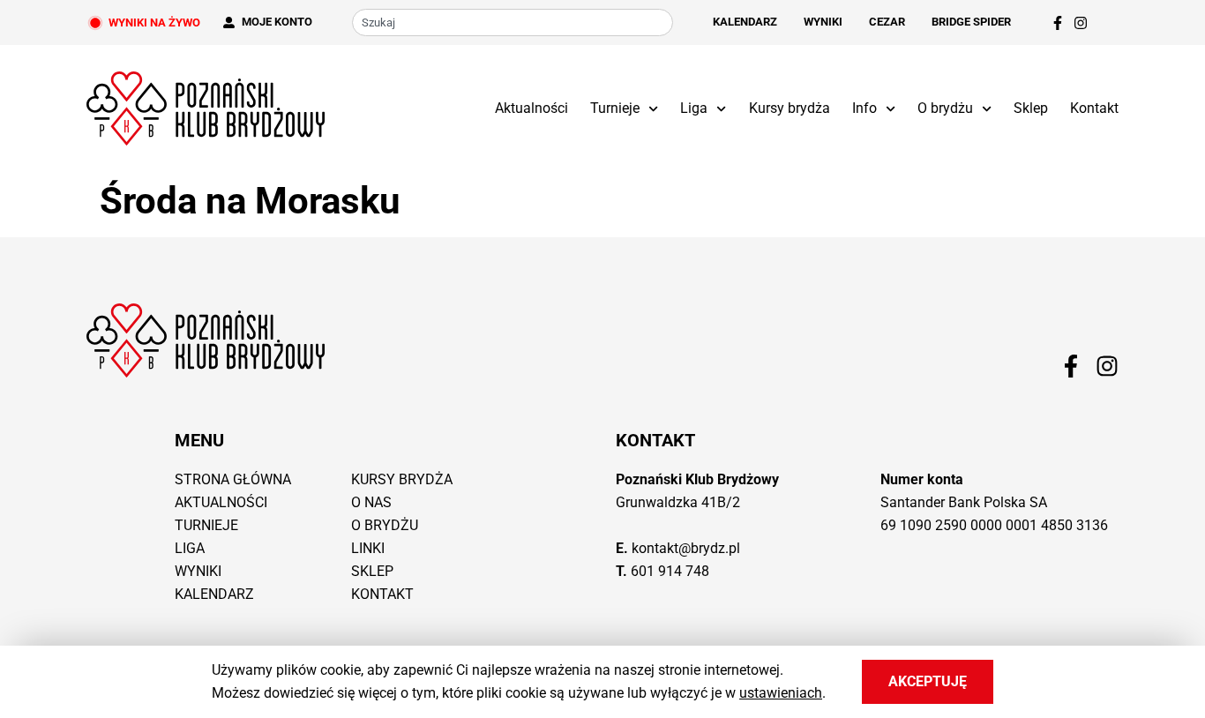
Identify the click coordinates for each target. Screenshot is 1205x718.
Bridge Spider (971, 21)
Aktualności (531, 108)
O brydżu (945, 108)
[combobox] (512, 22)
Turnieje (615, 108)
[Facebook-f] (1058, 23)
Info (864, 108)
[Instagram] (1081, 23)
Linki (368, 548)
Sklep (1031, 108)
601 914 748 (670, 571)
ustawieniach (780, 692)
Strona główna (233, 479)
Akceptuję (927, 681)
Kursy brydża (789, 108)
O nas (371, 502)
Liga (693, 108)
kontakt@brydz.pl (686, 548)
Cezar (887, 21)
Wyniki (823, 21)
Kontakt (1094, 108)
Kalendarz (745, 21)
